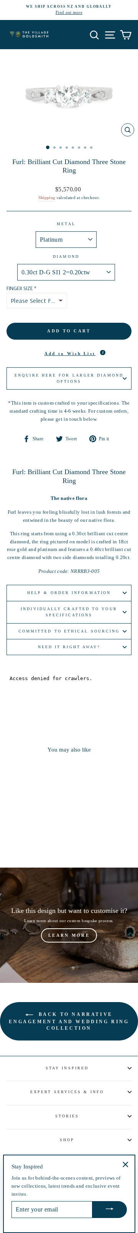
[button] (69, 353)
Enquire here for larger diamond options (69, 378)
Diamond (66, 256)
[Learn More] (69, 925)
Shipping (47, 197)
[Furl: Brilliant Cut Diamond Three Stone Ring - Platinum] (17, 840)
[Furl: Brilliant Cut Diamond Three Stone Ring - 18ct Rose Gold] (43, 840)
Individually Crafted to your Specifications (69, 612)
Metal (66, 224)
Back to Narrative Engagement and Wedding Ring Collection (69, 1021)
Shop (67, 1140)
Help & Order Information (69, 593)
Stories (67, 1116)
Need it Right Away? (69, 647)
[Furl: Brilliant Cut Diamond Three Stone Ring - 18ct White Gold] (26, 840)
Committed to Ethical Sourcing (69, 631)
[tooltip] (102, 352)
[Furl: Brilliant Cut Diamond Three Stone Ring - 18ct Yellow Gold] (35, 840)
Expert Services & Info (67, 1092)
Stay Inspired (67, 1068)
